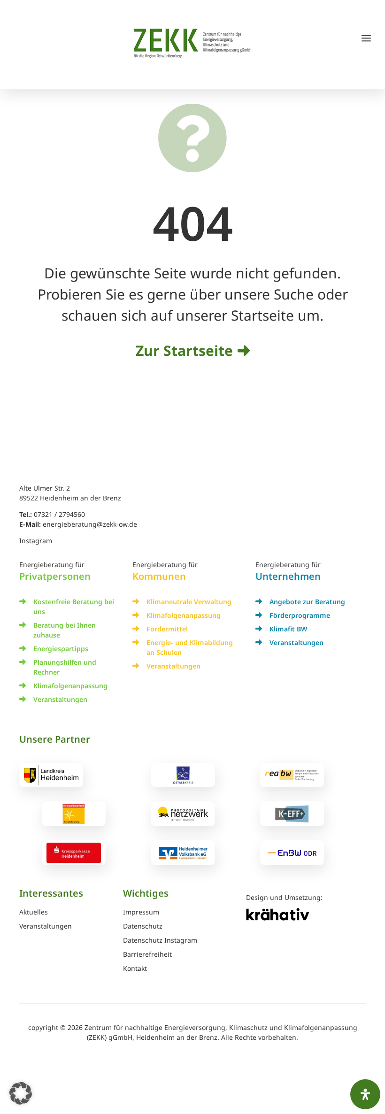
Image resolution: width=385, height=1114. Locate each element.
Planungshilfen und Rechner (64, 667)
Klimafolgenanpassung (70, 685)
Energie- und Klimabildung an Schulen (189, 647)
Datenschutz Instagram (160, 941)
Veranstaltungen (60, 699)
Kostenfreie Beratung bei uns (73, 606)
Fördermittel (167, 628)
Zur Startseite (184, 350)
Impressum (141, 912)
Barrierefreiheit (147, 955)
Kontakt (135, 969)
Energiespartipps (60, 648)
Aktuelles (33, 912)
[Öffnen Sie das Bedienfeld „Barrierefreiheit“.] (365, 1094)
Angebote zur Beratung (307, 601)
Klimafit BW (288, 628)
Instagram (35, 540)
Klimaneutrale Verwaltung (188, 601)
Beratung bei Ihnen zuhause (64, 630)
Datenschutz (142, 926)
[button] (20, 1093)
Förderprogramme (300, 615)
